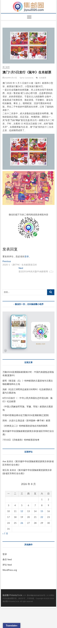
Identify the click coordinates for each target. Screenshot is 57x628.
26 (21, 523)
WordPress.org (9, 570)
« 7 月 (5, 534)
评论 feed (7, 565)
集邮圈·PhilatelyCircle (12, 595)
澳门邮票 (6, 67)
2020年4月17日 (10, 78)
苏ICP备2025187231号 (36, 595)
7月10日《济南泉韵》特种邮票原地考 (20, 440)
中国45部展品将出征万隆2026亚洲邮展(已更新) (25, 415)
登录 (26, 256)
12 (21, 511)
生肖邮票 (42, 78)
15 (41, 511)
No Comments (27, 78)
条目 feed (7, 559)
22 (41, 517)
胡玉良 (5, 470)
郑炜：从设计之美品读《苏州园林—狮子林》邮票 (26, 421)
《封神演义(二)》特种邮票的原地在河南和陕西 (25, 426)
